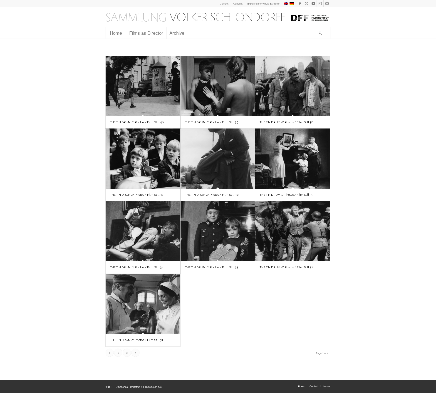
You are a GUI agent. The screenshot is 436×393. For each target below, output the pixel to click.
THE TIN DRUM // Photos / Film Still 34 (137, 267)
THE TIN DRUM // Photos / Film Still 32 (286, 267)
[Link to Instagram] (320, 3)
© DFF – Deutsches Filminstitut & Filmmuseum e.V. (134, 386)
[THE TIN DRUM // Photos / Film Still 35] (292, 159)
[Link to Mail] (327, 3)
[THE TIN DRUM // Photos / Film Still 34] (143, 231)
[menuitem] (224, 3)
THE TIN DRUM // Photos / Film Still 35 (286, 194)
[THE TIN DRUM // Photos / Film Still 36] (218, 159)
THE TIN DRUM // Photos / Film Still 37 (136, 194)
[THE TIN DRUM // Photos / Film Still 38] (292, 86)
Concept (238, 3)
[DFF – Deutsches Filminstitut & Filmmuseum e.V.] (217, 17)
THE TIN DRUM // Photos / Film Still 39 (211, 122)
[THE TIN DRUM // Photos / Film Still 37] (143, 159)
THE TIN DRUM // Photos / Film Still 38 (286, 122)
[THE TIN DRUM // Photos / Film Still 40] (143, 86)
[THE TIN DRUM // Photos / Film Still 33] (218, 231)
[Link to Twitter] (306, 3)
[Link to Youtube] (313, 3)
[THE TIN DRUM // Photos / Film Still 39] (218, 86)
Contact (224, 3)
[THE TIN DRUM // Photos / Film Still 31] (143, 304)
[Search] (320, 33)
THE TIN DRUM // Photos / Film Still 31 (136, 340)
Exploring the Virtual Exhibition (263, 3)
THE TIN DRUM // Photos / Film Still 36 (212, 194)
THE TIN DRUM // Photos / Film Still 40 (137, 122)
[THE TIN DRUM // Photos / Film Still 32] (292, 231)
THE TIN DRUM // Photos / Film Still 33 (211, 267)
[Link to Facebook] (299, 3)
